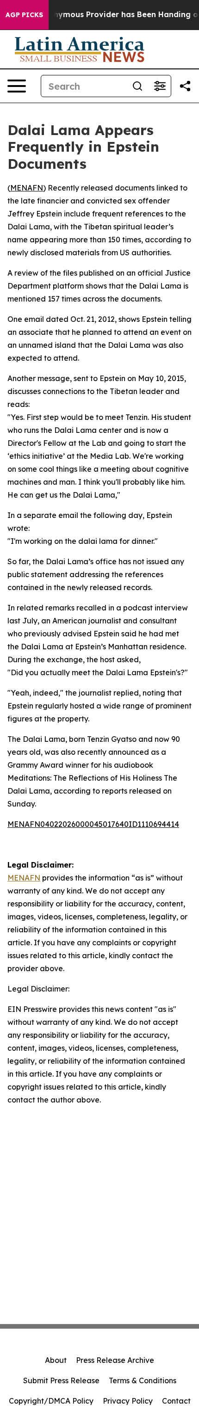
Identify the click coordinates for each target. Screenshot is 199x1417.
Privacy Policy (128, 1400)
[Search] (137, 86)
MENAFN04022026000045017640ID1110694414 (93, 824)
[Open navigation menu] (16, 86)
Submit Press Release (61, 1380)
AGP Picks (24, 15)
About (56, 1360)
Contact (176, 1400)
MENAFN (26, 187)
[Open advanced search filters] (160, 86)
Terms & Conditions (142, 1380)
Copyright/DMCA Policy (51, 1400)
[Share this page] (185, 86)
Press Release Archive (115, 1360)
